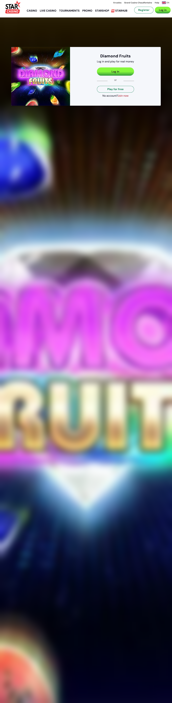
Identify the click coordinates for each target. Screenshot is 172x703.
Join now (123, 95)
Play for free (115, 89)
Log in (115, 71)
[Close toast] (163, 8)
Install (156, 14)
